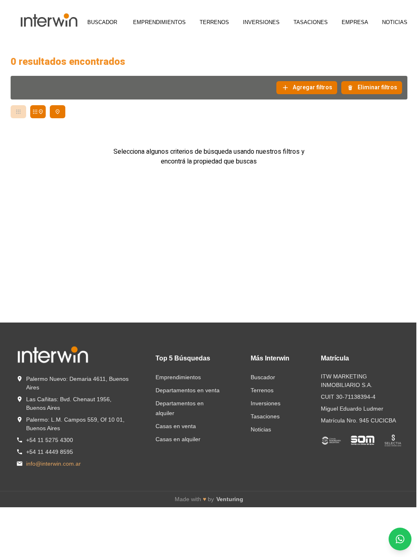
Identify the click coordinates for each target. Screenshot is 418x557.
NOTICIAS (394, 22)
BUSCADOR (102, 22)
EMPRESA (355, 22)
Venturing (229, 499)
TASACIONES (310, 22)
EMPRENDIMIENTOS (159, 22)
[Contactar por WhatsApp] (400, 539)
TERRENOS (214, 22)
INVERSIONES (261, 22)
